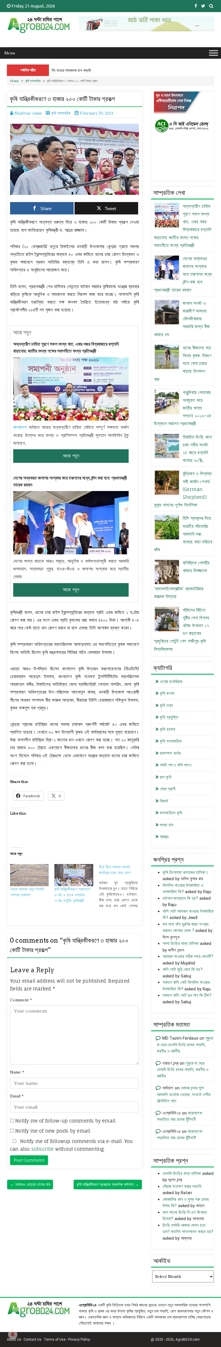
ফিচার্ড (164, 801)
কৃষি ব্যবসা (167, 729)
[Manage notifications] (12, 1334)
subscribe (42, 1149)
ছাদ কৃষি (166, 777)
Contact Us (32, 1340)
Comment (21, 999)
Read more (71, 456)
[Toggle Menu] (213, 53)
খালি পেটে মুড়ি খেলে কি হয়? (183, 969)
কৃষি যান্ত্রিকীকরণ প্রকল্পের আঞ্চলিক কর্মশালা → (108, 1184)
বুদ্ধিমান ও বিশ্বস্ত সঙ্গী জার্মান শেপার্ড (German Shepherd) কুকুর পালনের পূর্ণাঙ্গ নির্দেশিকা (183, 489)
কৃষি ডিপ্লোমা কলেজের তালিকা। (186, 872)
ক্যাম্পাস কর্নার (170, 753)
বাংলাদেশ (19, 427)
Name (17, 1072)
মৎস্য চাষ (166, 824)
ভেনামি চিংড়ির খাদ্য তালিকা (182, 1173)
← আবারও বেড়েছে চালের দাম (30, 1184)
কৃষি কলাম (167, 693)
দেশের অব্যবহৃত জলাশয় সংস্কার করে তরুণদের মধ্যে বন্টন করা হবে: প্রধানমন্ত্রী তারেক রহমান (70, 481)
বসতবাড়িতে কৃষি (171, 812)
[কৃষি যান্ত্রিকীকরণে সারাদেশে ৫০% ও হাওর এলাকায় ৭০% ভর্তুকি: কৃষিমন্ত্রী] (73, 875)
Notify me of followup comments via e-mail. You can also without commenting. (71, 1145)
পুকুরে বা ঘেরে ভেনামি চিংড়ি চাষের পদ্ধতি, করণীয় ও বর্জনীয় (185, 1045)
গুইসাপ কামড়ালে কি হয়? (180, 898)
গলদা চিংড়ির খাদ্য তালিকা (181, 943)
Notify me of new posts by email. (53, 1131)
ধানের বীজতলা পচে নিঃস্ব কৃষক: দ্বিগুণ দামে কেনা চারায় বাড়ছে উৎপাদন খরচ (182, 363)
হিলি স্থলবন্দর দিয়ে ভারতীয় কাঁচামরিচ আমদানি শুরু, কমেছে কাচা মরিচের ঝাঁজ (183, 533)
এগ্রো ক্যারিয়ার (171, 681)
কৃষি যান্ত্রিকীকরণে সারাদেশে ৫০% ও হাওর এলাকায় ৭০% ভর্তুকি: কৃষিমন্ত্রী (72, 894)
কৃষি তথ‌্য (166, 705)
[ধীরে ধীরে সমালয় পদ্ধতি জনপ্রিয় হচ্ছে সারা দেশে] (121, 886)
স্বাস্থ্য (164, 836)
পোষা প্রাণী (168, 789)
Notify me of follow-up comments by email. (65, 1121)
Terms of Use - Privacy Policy (67, 1340)
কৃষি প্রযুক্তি (169, 717)
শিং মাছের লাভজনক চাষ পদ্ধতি (71, 70)
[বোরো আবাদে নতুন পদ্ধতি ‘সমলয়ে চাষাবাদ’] (29, 875)
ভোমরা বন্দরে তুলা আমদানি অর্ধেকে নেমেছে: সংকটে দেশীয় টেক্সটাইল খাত (184, 1094)
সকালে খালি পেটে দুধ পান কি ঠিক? (187, 995)
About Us (14, 1340)
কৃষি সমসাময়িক (33, 81)
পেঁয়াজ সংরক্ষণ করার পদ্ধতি (182, 1186)
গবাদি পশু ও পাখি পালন (175, 765)
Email (17, 1096)
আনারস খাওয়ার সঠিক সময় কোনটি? (188, 956)
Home (14, 81)
